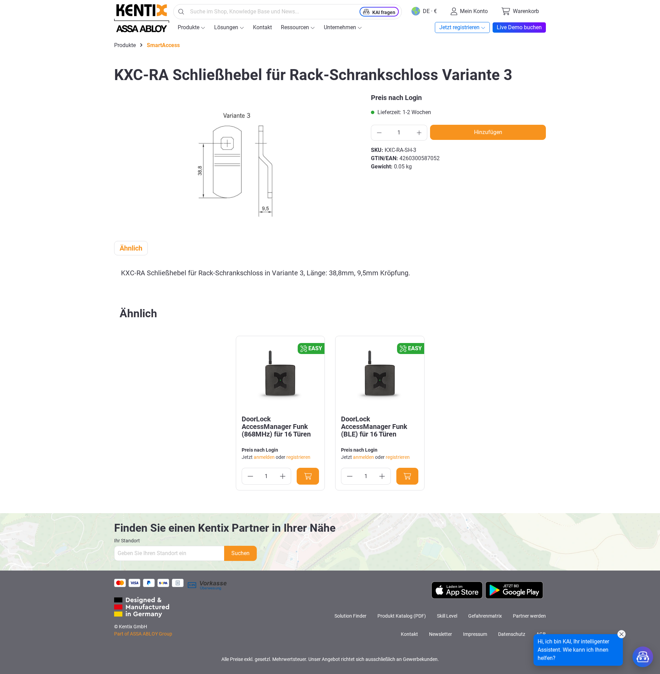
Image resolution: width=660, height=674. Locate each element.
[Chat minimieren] (621, 634)
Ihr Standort (127, 540)
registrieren (298, 457)
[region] (238, 161)
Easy (315, 348)
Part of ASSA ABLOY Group (143, 634)
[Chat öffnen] (642, 657)
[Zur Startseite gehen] (141, 18)
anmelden (264, 457)
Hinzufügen (488, 132)
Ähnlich (131, 248)
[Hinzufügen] (308, 476)
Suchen (240, 553)
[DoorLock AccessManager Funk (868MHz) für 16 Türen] (280, 375)
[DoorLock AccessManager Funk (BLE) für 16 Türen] (380, 375)
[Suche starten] (181, 11)
